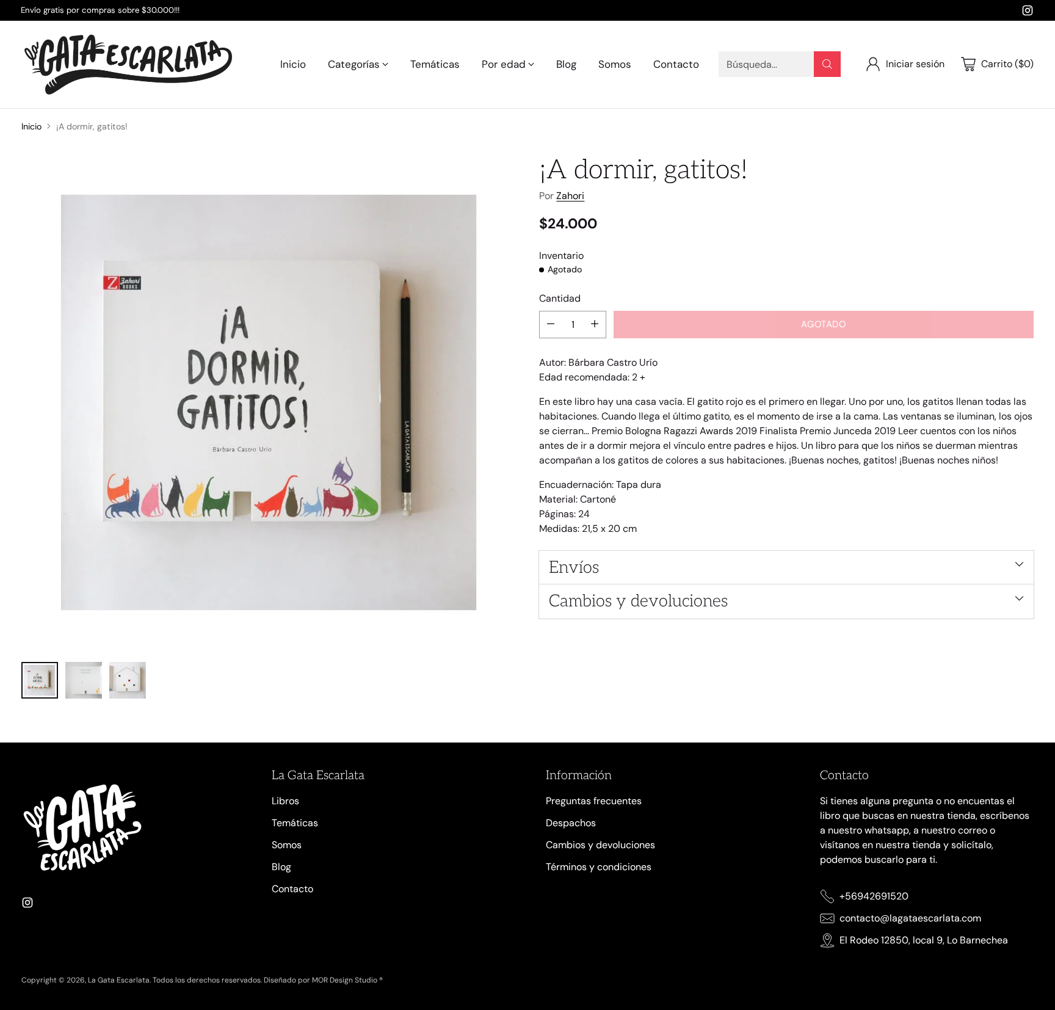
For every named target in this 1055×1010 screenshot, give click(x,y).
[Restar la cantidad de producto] (551, 324)
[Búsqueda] (827, 64)
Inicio (31, 126)
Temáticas (295, 822)
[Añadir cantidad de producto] (595, 324)
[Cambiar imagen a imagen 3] (127, 680)
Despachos (571, 822)
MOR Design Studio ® (347, 980)
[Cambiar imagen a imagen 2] (83, 680)
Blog (281, 866)
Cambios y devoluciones (600, 844)
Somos (287, 844)
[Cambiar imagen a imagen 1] (39, 680)
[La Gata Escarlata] (128, 64)
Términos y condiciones (598, 866)
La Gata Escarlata (119, 980)
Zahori (570, 195)
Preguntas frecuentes (594, 800)
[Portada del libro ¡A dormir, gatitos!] (268, 402)
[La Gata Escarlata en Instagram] (1027, 12)
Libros (285, 800)
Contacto (292, 888)
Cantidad (560, 297)
